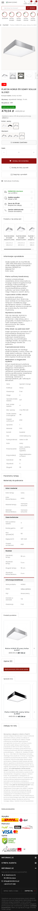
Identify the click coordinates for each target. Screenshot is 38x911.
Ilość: (4, 148)
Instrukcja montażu (11, 181)
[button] (34, 238)
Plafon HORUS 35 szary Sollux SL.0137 (21, 238)
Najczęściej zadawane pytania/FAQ (14, 872)
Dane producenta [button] (8, 809)
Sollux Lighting (26, 589)
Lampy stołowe (26, 19)
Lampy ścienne (33, 19)
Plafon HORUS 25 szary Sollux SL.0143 (9, 238)
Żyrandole (4, 18)
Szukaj (32, 8)
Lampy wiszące (11, 19)
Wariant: (5, 131)
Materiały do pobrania (13, 480)
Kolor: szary (6, 121)
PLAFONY (6, 25)
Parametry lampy (11, 476)
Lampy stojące (19, 19)
